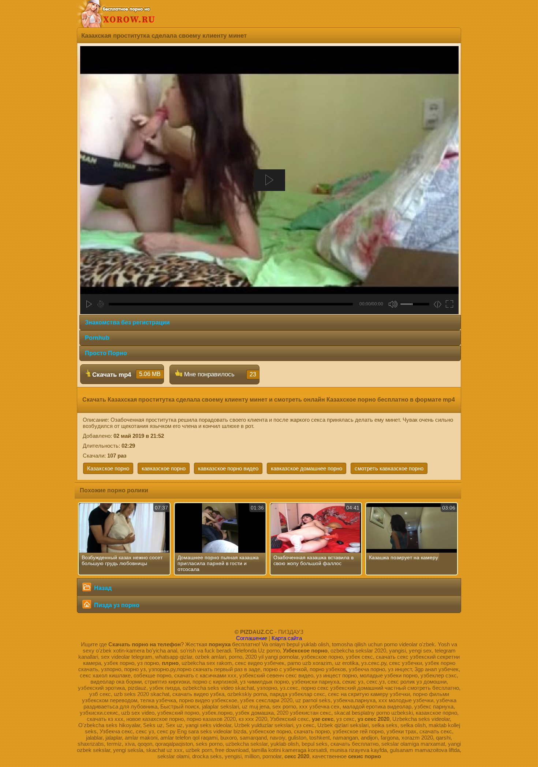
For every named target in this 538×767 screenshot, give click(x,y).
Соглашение (251, 638)
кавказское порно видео (228, 468)
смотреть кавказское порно (389, 468)
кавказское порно (164, 468)
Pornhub (97, 338)
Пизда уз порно (116, 605)
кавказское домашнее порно (306, 468)
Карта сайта (287, 638)
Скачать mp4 (125, 374)
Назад (102, 588)
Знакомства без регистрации (127, 322)
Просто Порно (106, 353)
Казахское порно (108, 468)
